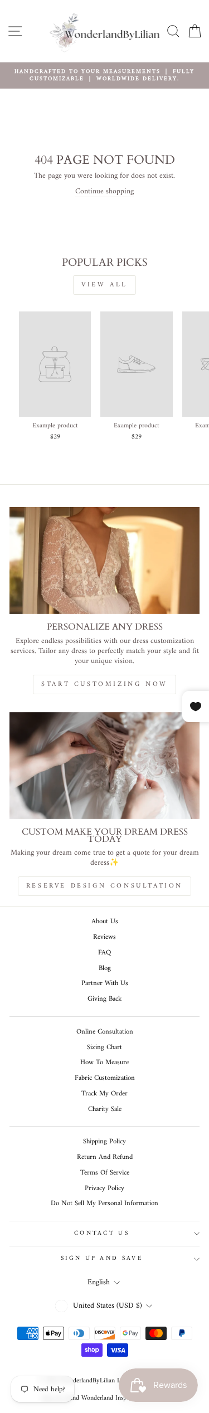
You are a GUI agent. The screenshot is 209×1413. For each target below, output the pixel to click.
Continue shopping (104, 192)
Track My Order (104, 1094)
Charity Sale (104, 1109)
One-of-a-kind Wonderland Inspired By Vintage (104, 1398)
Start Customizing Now (104, 684)
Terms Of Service (104, 1173)
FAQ (104, 953)
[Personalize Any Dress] (104, 560)
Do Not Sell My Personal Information (104, 1203)
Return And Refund (105, 1157)
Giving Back (104, 999)
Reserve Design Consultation (104, 886)
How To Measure (104, 1062)
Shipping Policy (104, 1142)
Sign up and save (102, 1258)
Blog (105, 968)
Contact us (101, 1233)
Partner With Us (104, 983)
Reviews (104, 937)
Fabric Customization (105, 1078)
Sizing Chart (104, 1047)
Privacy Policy (104, 1188)
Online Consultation (104, 1032)
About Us (104, 921)
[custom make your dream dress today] (104, 765)
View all (104, 285)
